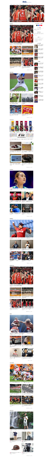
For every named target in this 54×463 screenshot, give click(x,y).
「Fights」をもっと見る (29, 360)
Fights (11, 313)
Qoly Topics (11, 72)
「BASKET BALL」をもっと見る (29, 311)
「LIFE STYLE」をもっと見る (29, 455)
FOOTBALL (11, 169)
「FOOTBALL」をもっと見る (29, 216)
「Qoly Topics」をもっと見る (29, 117)
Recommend (12, 119)
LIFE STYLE (11, 410)
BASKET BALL (12, 265)
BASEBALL (11, 218)
